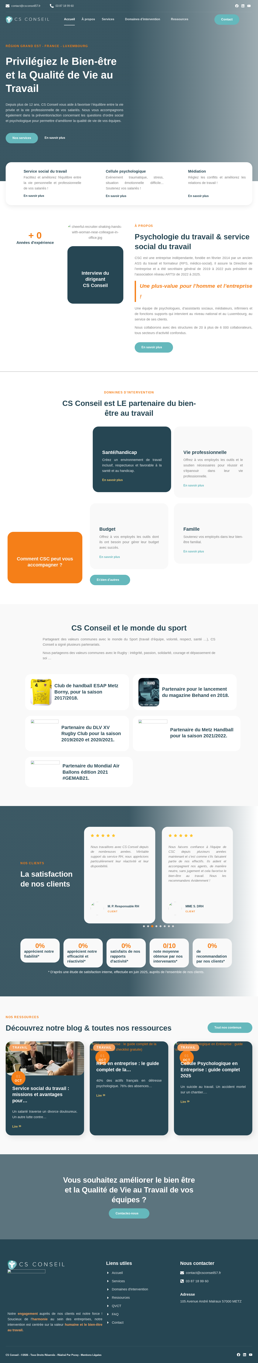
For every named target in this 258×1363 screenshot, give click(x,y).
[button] (248, 19)
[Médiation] (180, 172)
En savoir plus (112, 480)
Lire (15, 1126)
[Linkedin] (243, 6)
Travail (20, 1047)
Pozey (75, 1355)
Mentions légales (91, 1355)
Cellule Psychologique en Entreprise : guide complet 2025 (210, 1069)
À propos (88, 19)
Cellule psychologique (126, 171)
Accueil (69, 19)
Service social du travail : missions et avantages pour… (40, 1094)
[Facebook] (237, 6)
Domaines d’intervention (142, 19)
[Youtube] (249, 6)
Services (108, 19)
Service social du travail (45, 171)
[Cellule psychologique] (97, 172)
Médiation (197, 171)
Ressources (179, 19)
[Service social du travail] (15, 172)
